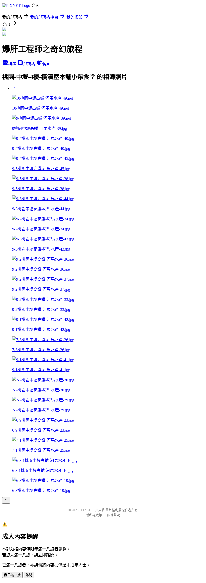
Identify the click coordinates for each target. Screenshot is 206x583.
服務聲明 (113, 515)
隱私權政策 (94, 515)
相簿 (12, 64)
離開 (29, 575)
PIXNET (85, 510)
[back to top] (6, 500)
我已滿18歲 (12, 575)
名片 (46, 64)
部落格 (29, 64)
